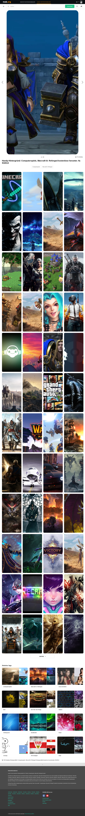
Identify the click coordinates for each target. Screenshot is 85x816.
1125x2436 (28, 793)
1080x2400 (15, 792)
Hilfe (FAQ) (44, 803)
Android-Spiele (10, 797)
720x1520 (10, 795)
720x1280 (25, 792)
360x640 (23, 793)
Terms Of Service (28, 813)
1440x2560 (19, 793)
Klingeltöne (10, 800)
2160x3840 (37, 793)
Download (69, 6)
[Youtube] (47, 796)
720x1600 (33, 792)
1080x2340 (20, 792)
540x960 (32, 793)
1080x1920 (10, 792)
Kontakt (43, 801)
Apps (9, 805)
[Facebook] (44, 796)
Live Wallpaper (10, 802)
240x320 (29, 792)
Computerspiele (36, 166)
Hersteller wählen (45, 798)
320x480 (9, 793)
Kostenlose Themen (11, 803)
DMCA (33, 813)
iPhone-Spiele (10, 798)
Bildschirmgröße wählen (46, 800)
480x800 (37, 792)
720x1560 (14, 793)
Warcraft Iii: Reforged (47, 166)
